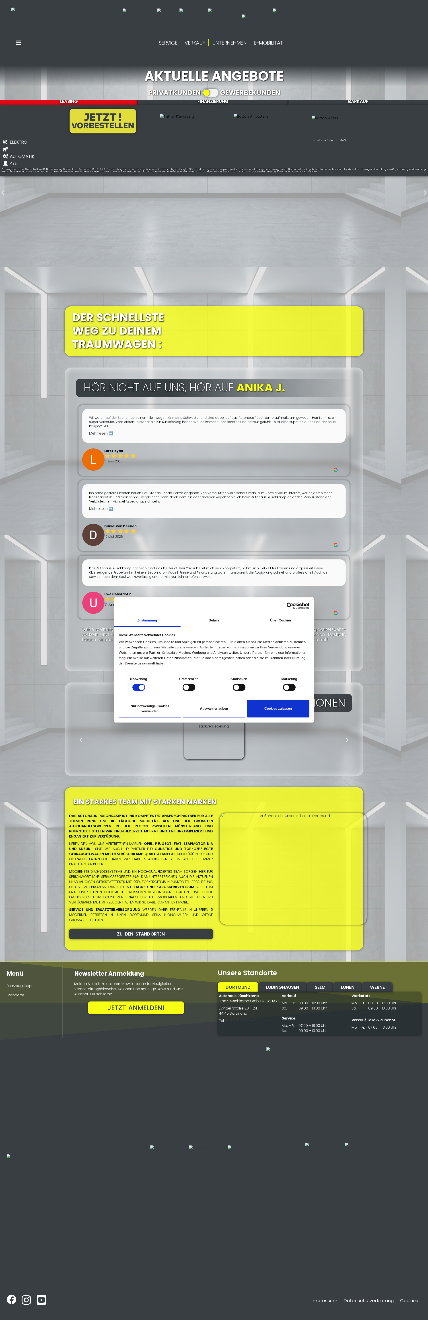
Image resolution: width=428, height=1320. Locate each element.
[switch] (189, 687)
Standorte (15, 995)
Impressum (324, 1301)
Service (168, 42)
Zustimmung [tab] (147, 620)
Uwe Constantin (118, 594)
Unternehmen (229, 42)
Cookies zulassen (278, 708)
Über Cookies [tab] (281, 620)
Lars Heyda (113, 451)
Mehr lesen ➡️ (101, 433)
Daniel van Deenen (120, 526)
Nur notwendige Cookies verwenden (150, 708)
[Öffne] (18, 43)
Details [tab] (214, 620)
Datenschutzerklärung (369, 1301)
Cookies (409, 1301)
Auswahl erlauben (214, 708)
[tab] (69, 101)
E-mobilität (268, 42)
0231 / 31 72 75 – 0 (241, 1020)
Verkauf (195, 42)
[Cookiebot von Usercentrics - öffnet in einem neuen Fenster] (289, 605)
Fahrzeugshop (19, 985)
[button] (3, 192)
